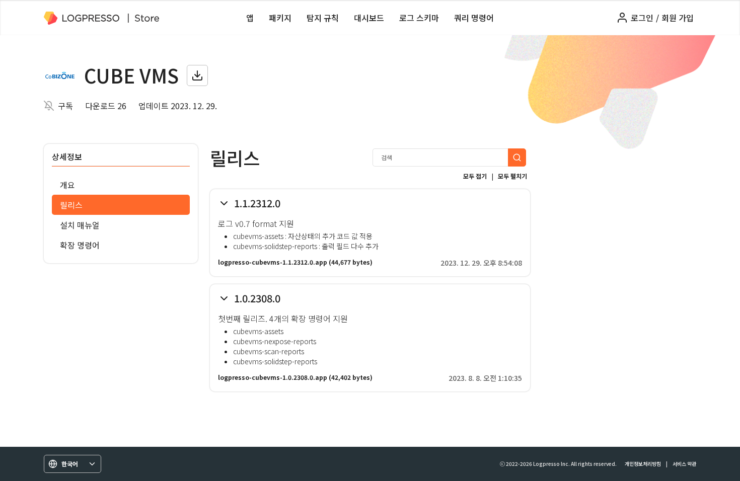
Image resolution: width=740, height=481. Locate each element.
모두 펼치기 (512, 176)
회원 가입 (677, 18)
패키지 (280, 18)
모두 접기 (475, 176)
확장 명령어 (80, 245)
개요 (67, 185)
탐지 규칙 (323, 18)
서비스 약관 (684, 463)
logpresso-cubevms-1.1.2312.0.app (272, 262)
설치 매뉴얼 (80, 225)
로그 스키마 (419, 18)
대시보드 (369, 18)
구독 (65, 106)
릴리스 (71, 205)
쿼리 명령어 (474, 18)
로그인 (642, 18)
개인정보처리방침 (643, 463)
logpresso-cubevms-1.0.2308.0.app (272, 377)
